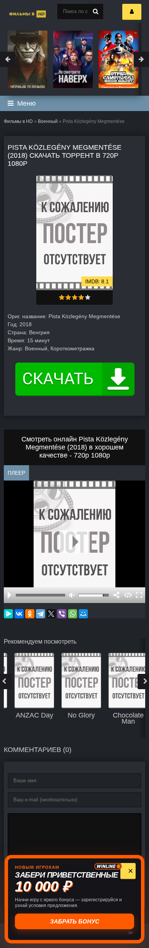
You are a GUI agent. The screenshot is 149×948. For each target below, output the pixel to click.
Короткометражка (72, 348)
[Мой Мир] (83, 613)
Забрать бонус (74, 921)
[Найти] (95, 11)
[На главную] (19, 11)
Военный (48, 121)
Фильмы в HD (18, 121)
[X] (51, 613)
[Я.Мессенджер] (8, 613)
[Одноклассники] (29, 613)
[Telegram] (40, 613)
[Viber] (61, 613)
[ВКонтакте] (19, 613)
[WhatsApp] (72, 613)
